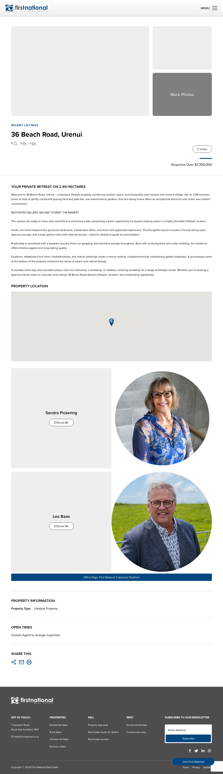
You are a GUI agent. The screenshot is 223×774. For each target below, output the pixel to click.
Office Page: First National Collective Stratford (111, 577)
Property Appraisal (98, 725)
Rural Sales (56, 732)
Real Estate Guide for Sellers (103, 732)
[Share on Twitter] (13, 662)
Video (203, 149)
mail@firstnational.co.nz (26, 736)
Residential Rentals (136, 725)
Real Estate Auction (98, 739)
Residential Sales (59, 725)
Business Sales (58, 746)
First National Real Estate (44, 767)
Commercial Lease (136, 732)
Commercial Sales (59, 739)
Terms (186, 767)
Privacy (196, 767)
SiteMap (207, 767)
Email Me (63, 422)
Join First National (193, 762)
